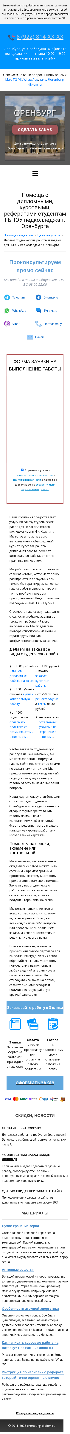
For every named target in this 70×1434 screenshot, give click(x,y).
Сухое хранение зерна (20, 1226)
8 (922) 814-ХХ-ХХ (40, 36)
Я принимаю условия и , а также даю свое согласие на (35, 479)
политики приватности (27, 479)
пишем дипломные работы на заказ (22, 676)
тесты (42, 704)
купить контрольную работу (21, 699)
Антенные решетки (18, 1270)
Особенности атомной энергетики (30, 1308)
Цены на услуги (48, 235)
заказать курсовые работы (42, 681)
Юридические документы (35, 1413)
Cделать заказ (35, 129)
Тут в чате (50, 310)
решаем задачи (46, 699)
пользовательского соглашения (34, 475)
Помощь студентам (18, 235)
